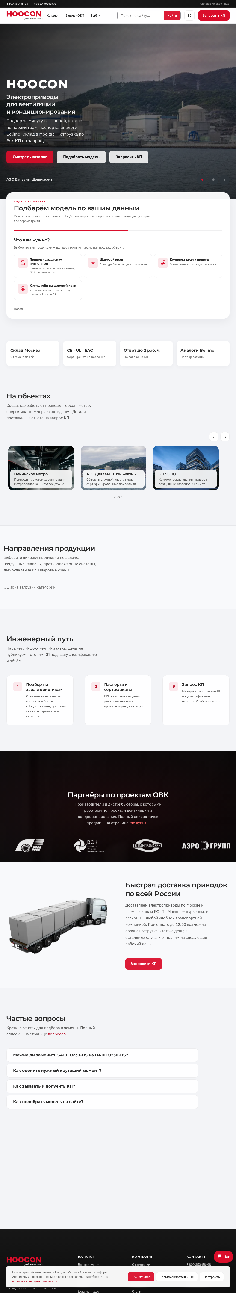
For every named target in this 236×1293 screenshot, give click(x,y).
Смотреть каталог (30, 156)
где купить (138, 823)
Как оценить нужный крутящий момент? (57, 1070)
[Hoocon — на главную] (24, 15)
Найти (172, 15)
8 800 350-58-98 (17, 3)
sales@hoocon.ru (45, 3)
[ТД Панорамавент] (147, 845)
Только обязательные (177, 1277)
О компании (141, 1265)
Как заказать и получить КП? (44, 1086)
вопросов (57, 1034)
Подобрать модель (81, 156)
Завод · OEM (74, 15)
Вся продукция (89, 1265)
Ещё (94, 15)
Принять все (140, 1277)
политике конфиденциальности (34, 1281)
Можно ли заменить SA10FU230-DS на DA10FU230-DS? (70, 1055)
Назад (18, 309)
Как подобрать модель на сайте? (48, 1101)
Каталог (53, 15)
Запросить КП (214, 15)
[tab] (202, 180)
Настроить (212, 1277)
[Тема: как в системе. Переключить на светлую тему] (189, 15)
